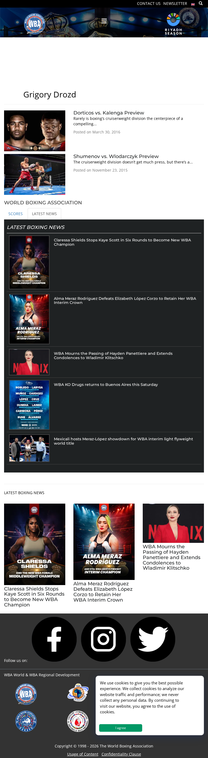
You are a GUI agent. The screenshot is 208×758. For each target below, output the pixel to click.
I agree (120, 728)
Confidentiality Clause (121, 754)
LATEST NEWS (44, 213)
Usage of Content (82, 754)
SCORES (15, 213)
